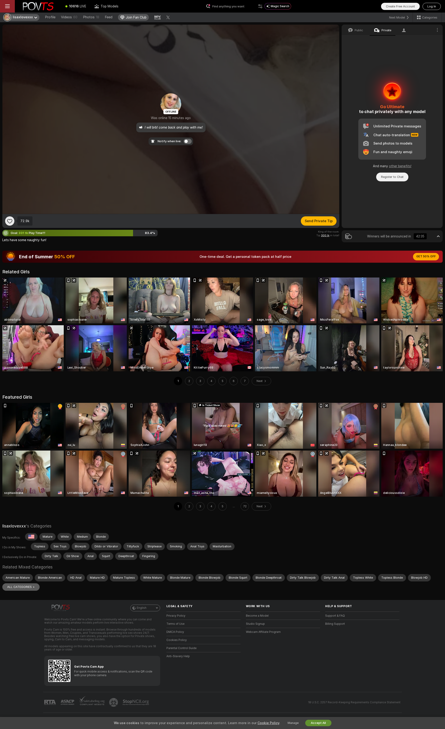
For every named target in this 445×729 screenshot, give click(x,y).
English (141, 607)
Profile (50, 17)
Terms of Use (175, 623)
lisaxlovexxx (14, 526)
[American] (31, 536)
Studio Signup (255, 623)
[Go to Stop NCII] (136, 702)
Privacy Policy (175, 615)
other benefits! (400, 166)
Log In (431, 6)
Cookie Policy (268, 723)
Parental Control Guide (181, 648)
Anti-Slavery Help (178, 656)
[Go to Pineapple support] (114, 702)
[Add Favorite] (9, 221)
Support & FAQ (335, 615)
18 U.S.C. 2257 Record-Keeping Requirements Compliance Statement (354, 702)
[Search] (260, 6)
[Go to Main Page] (38, 6)
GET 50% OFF (426, 256)
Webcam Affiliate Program (263, 632)
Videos (69, 17)
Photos (91, 17)
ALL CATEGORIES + (21, 587)
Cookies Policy (176, 640)
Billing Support (335, 623)
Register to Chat (392, 177)
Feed (108, 17)
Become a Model (257, 615)
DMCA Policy (175, 632)
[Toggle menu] (7, 6)
